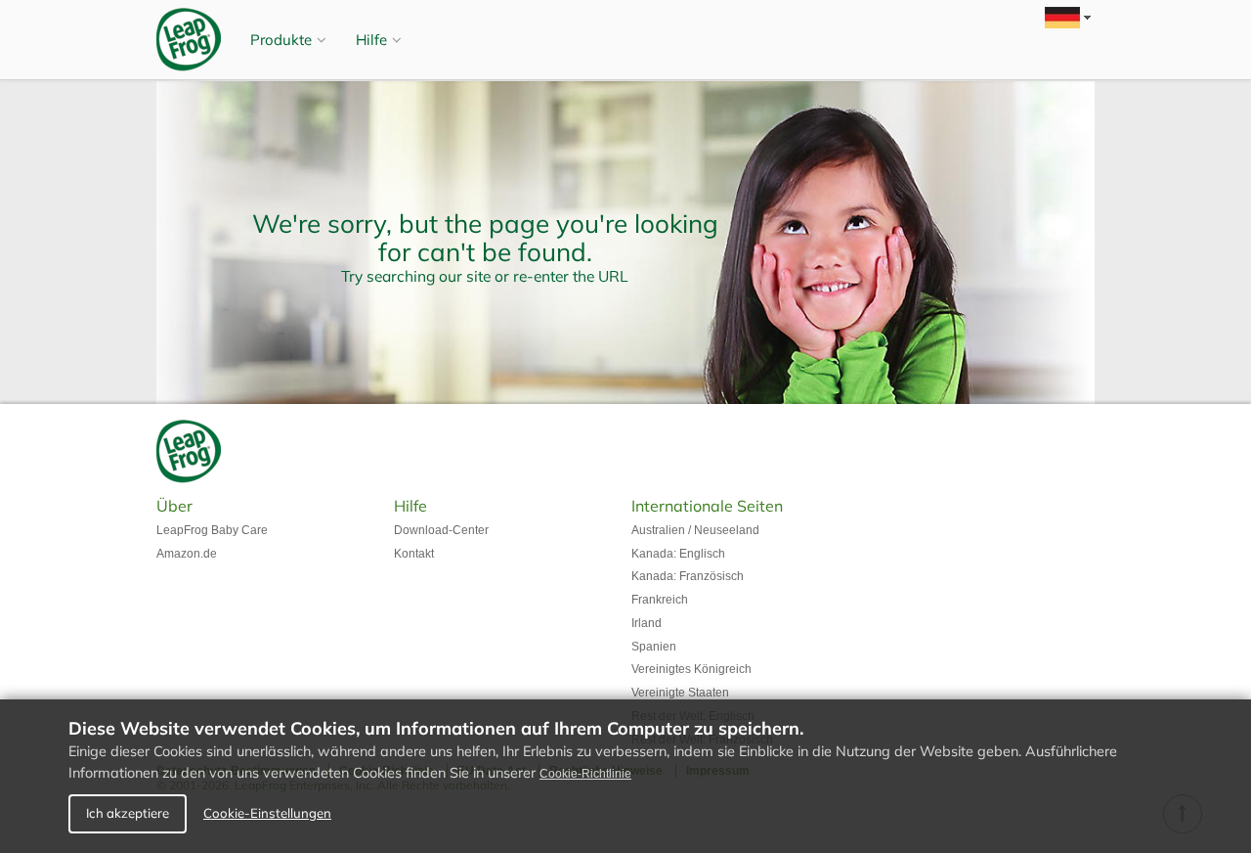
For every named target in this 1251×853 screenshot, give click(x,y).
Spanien (653, 646)
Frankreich (659, 599)
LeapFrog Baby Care (212, 530)
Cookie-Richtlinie (585, 774)
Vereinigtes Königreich (691, 669)
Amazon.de (186, 554)
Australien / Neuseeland (695, 530)
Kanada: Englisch (678, 554)
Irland (646, 623)
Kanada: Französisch (687, 576)
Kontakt (414, 554)
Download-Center (441, 530)
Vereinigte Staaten (680, 692)
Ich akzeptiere (127, 813)
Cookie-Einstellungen (267, 813)
